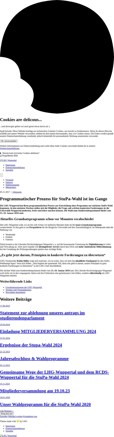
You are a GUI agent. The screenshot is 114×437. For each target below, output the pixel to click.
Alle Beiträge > (6, 411)
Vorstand (9, 180)
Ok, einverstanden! (8, 141)
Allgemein (17, 192)
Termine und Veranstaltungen (18, 290)
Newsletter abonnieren (15, 292)
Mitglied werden (15, 416)
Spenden (9, 170)
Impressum (10, 165)
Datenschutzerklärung (15, 167)
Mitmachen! (11, 187)
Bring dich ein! (7, 414)
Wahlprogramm (12, 185)
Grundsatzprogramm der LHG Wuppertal (24, 287)
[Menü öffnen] (1, 175)
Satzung (9, 182)
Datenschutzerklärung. (10, 148)
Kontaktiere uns (30, 416)
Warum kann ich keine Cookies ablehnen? (20, 153)
